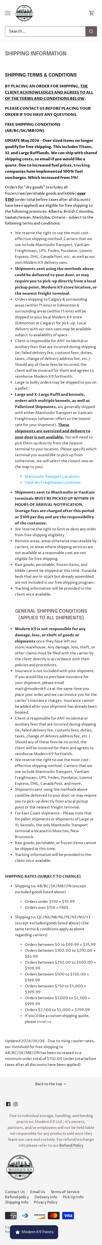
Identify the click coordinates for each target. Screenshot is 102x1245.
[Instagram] (15, 1104)
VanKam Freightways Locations (52, 482)
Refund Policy (71, 1145)
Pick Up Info (73, 1197)
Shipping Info (16, 1202)
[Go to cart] (92, 13)
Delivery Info (45, 1197)
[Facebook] (8, 1104)
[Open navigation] (8, 13)
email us (44, 1021)
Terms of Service (65, 1192)
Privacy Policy (45, 1202)
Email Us (37, 1192)
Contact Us (15, 1192)
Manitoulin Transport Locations (52, 476)
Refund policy (17, 1197)
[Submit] (91, 31)
